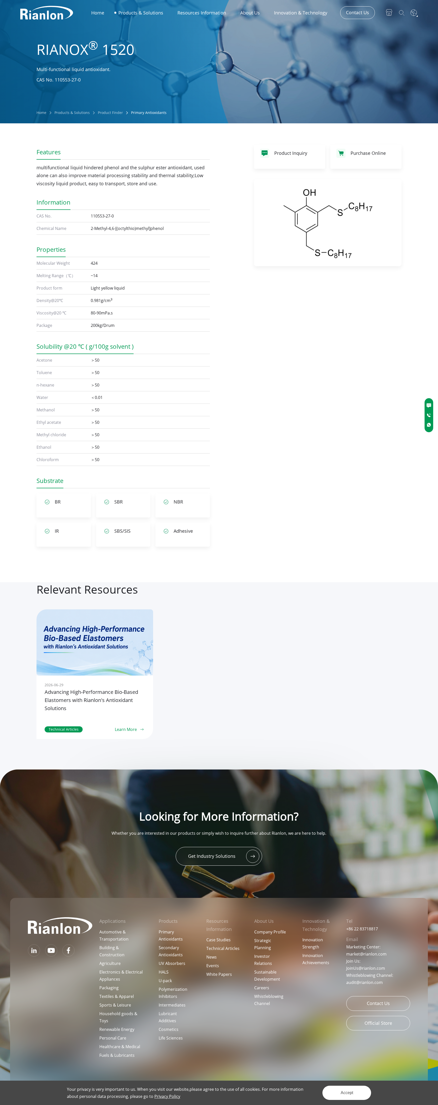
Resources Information (201, 13)
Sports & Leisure (115, 1005)
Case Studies (218, 940)
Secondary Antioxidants (171, 951)
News (211, 957)
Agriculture (110, 963)
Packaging (109, 988)
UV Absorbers (172, 963)
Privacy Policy (167, 1096)
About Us (250, 13)
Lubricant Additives (168, 1017)
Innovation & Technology (300, 13)
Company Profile (270, 932)
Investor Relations (263, 959)
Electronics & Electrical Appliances (121, 975)
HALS (164, 972)
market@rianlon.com (366, 954)
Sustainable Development (267, 975)
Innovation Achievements (315, 959)
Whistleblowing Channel (268, 1000)
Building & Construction (111, 951)
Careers (261, 988)
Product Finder (110, 112)
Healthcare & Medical (119, 1046)
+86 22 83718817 (362, 929)
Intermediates (172, 1005)
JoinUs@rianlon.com (365, 968)
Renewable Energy (116, 1029)
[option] (95, 674)
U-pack (165, 980)
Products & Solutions (140, 13)
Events (212, 965)
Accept (347, 1093)
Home (97, 13)
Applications (112, 921)
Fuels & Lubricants (117, 1055)
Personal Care (112, 1038)
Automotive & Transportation (114, 935)
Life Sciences (171, 1038)
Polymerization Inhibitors (173, 992)
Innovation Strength (312, 943)
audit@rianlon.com (364, 982)
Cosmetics (168, 1029)
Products (168, 921)
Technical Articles (223, 948)
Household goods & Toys (118, 1017)
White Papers (219, 974)
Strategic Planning (262, 944)
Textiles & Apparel (116, 996)
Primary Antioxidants (149, 112)
